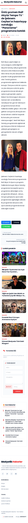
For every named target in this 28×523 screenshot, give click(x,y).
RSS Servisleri (4, 489)
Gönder (17, 391)
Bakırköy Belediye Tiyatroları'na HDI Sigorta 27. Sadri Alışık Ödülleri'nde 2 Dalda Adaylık (15, 421)
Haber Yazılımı (8, 516)
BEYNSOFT (23, 516)
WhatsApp (7, 226)
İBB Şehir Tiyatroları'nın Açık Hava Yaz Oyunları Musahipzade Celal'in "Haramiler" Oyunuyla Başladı (15, 413)
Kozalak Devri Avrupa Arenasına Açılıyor (12, 436)
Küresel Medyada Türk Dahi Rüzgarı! (14, 442)
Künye (3, 483)
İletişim (3, 486)
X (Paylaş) (16, 222)
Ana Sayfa (4, 8)
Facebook (6, 222)
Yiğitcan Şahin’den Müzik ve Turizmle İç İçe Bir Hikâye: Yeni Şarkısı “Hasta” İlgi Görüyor (14, 429)
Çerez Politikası (5, 504)
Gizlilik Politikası (5, 498)
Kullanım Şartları (6, 501)
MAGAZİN (12, 8)
